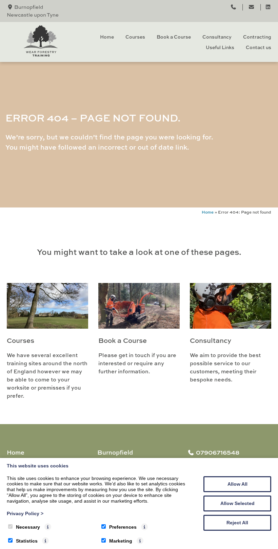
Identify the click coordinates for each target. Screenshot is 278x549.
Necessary (28, 527)
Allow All (237, 484)
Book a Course (174, 37)
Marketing (120, 541)
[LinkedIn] (268, 7)
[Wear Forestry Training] (41, 54)
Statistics (27, 541)
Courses (135, 37)
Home (107, 37)
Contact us (258, 47)
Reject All (237, 522)
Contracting (257, 37)
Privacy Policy (25, 513)
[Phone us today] (233, 7)
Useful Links (220, 47)
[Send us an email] (252, 7)
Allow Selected (237, 503)
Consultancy (217, 37)
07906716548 (217, 452)
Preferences (123, 527)
